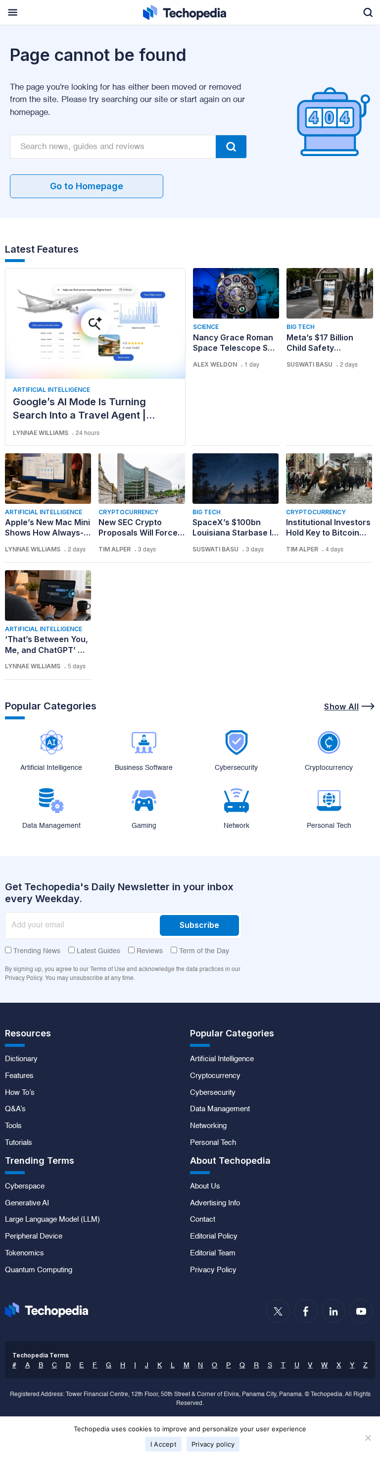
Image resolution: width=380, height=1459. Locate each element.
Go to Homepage (86, 186)
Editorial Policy (214, 1236)
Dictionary (21, 1059)
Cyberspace (25, 1186)
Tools (13, 1126)
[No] (368, 1438)
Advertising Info (215, 1203)
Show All (341, 706)
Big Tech (300, 326)
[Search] (231, 146)
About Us (205, 1186)
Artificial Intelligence (51, 389)
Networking (208, 1126)
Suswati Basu (309, 364)
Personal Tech (213, 1142)
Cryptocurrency (128, 512)
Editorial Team (213, 1253)
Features (19, 1076)
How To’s (20, 1092)
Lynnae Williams (40, 432)
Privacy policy (213, 1444)
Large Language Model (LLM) (52, 1219)
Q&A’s (15, 1109)
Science (206, 326)
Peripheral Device (33, 1236)
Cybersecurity (213, 1092)
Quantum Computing (38, 1270)
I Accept (163, 1444)
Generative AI (27, 1203)
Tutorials (18, 1142)
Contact (202, 1219)
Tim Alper (114, 549)
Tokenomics (24, 1253)
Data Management (220, 1109)
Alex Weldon (215, 364)
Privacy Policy (213, 1270)
